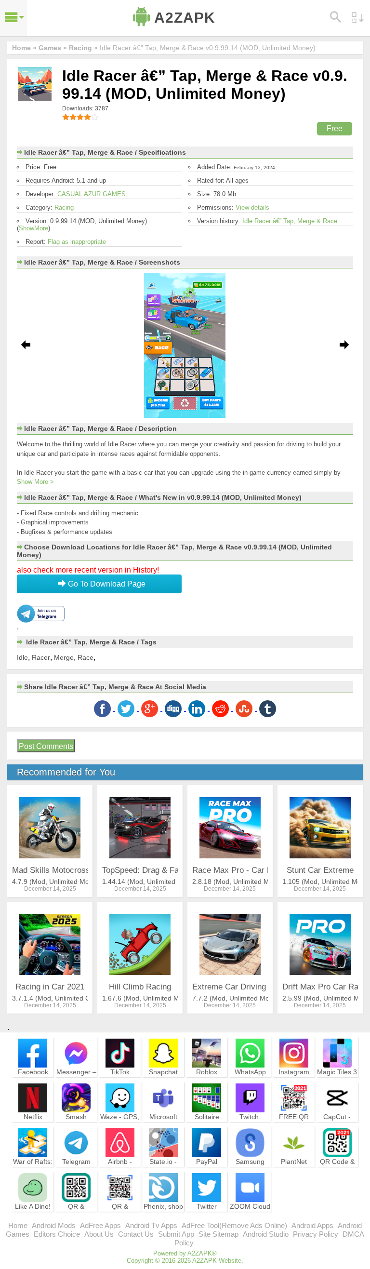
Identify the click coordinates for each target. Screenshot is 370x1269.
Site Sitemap (218, 1234)
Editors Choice (57, 1234)
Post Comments (46, 746)
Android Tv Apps (151, 1225)
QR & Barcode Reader (76, 1215)
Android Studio (266, 1234)
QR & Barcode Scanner (119, 1215)
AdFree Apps (100, 1225)
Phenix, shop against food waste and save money (163, 1219)
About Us (99, 1234)
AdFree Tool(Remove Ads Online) (234, 1225)
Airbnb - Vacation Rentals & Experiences (120, 1174)
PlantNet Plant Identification (294, 1170)
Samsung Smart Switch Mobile (250, 1170)
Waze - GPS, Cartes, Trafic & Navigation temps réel (119, 1130)
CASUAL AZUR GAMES (91, 194)
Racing (64, 207)
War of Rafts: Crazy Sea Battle (33, 1170)
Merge (64, 657)
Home (17, 1225)
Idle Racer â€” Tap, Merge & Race (289, 221)
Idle (22, 657)
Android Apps (312, 1225)
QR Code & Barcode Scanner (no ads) (337, 1174)
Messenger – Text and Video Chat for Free (76, 1085)
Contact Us (136, 1234)
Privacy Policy (315, 1234)
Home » (24, 48)
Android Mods (54, 1225)
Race (85, 657)
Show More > (35, 481)
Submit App (176, 1234)
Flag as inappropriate (77, 241)
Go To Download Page (105, 584)
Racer (41, 657)
